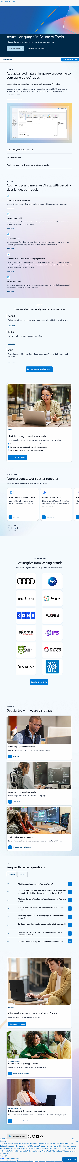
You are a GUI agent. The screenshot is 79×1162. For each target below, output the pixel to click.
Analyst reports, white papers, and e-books (34, 1148)
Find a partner (43, 1146)
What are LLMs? (57, 1151)
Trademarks (58, 1161)
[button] (30, 59)
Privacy (31, 1161)
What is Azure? (5, 1138)
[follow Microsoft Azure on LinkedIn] (37, 1136)
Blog (60, 1146)
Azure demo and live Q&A (64, 1143)
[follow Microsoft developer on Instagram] (33, 1136)
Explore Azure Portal (19, 1136)
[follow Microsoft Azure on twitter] (29, 1136)
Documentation (54, 1146)
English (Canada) (5, 1156)
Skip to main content (7, 1)
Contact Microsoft (23, 1161)
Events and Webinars (13, 1148)
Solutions (8, 1143)
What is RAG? (4, 1153)
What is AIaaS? (46, 1151)
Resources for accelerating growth (23, 1143)
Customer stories (5, 1141)
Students (3, 1148)
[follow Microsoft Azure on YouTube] (41, 1136)
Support (52, 1143)
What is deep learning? (33, 1151)
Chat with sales (71, 1159)
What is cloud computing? (62, 1148)
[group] (23, 504)
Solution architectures (42, 1143)
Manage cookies (40, 1161)
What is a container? (69, 1151)
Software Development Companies (11, 1146)
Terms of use (50, 1161)
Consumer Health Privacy (8, 1161)
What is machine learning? (17, 1151)
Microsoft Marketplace (31, 1146)
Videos (51, 1148)
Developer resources (69, 1146)
